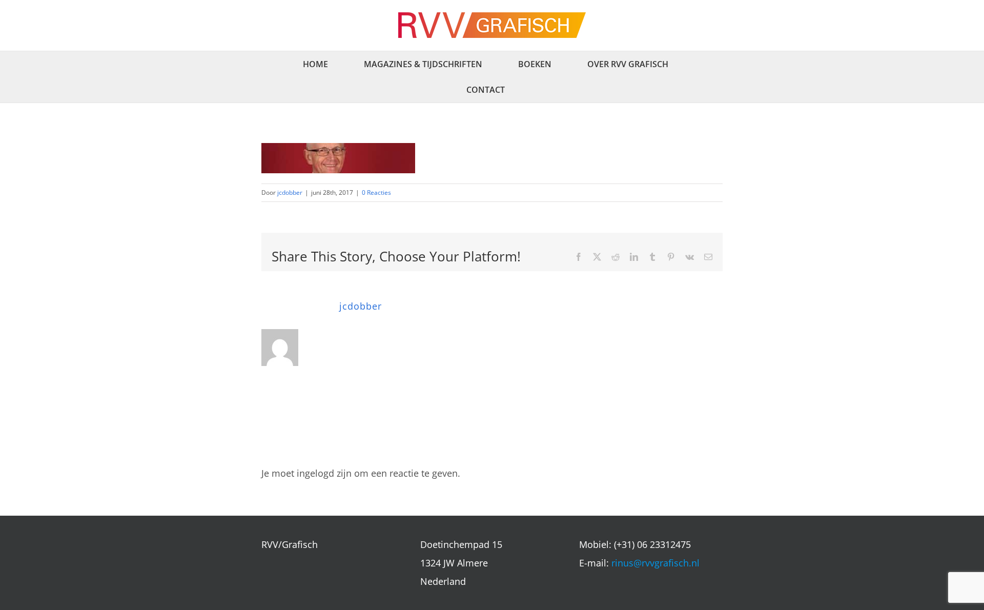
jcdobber (289, 192)
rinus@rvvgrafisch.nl (655, 563)
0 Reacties (376, 192)
